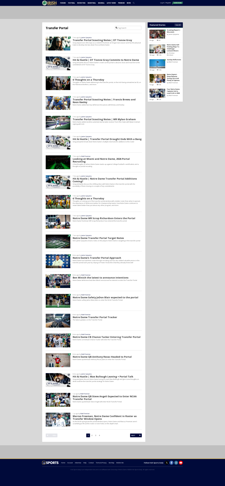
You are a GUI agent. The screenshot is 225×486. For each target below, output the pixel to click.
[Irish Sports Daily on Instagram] (176, 463)
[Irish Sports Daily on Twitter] (167, 463)
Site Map (111, 463)
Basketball (92, 3)
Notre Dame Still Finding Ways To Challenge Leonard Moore (173, 48)
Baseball (101, 3)
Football (71, 3)
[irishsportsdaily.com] (52, 3)
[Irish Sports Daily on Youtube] (181, 463)
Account (70, 463)
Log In (162, 3)
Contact (91, 463)
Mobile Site (120, 463)
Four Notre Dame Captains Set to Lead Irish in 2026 (173, 91)
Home (63, 463)
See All (178, 25)
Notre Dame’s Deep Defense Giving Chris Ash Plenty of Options (173, 77)
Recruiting (81, 3)
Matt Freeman (85, 156)
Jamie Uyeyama (86, 38)
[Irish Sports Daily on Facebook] (171, 463)
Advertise (78, 463)
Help (84, 463)
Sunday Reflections (174, 60)
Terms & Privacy (101, 463)
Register (168, 3)
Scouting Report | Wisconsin (173, 31)
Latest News (111, 3)
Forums (63, 3)
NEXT (133, 435)
